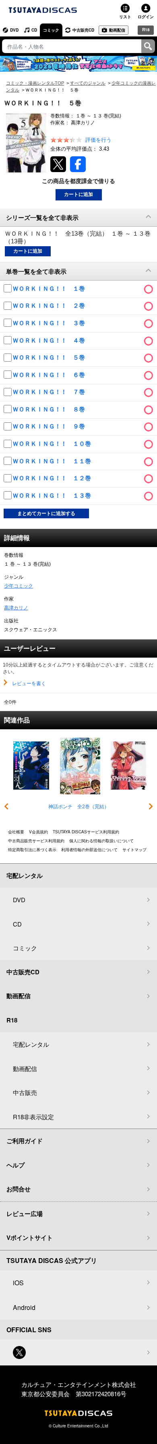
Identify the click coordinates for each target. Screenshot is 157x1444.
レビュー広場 (24, 1213)
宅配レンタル (31, 1044)
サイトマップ (134, 849)
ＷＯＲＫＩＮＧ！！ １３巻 (52, 495)
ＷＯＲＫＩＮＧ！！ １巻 (49, 288)
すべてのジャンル (87, 83)
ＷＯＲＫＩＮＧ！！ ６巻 (49, 374)
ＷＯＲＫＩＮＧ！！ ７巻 (49, 391)
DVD (14, 30)
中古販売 (25, 1092)
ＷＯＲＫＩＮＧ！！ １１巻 (52, 461)
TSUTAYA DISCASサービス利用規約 (86, 832)
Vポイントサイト (29, 1237)
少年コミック (18, 586)
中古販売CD (83, 30)
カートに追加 (78, 194)
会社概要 (16, 832)
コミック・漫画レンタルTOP (35, 83)
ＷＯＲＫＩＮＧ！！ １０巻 (52, 443)
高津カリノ (16, 608)
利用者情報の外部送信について (89, 849)
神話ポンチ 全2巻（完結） (78, 806)
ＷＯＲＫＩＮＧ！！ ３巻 (49, 322)
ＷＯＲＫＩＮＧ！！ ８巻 (49, 409)
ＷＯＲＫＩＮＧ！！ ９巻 (49, 426)
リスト (125, 16)
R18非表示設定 (33, 1116)
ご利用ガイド (24, 1140)
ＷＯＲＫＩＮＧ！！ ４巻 (49, 340)
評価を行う (98, 140)
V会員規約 (38, 832)
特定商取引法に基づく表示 (32, 849)
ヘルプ (15, 1165)
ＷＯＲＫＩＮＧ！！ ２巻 (49, 305)
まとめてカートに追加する (46, 513)
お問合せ (18, 1188)
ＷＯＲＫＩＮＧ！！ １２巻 (52, 478)
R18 (146, 29)
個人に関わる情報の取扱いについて (101, 840)
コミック (51, 30)
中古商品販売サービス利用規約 (36, 840)
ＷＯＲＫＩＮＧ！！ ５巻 (49, 357)
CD (34, 30)
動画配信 (117, 30)
